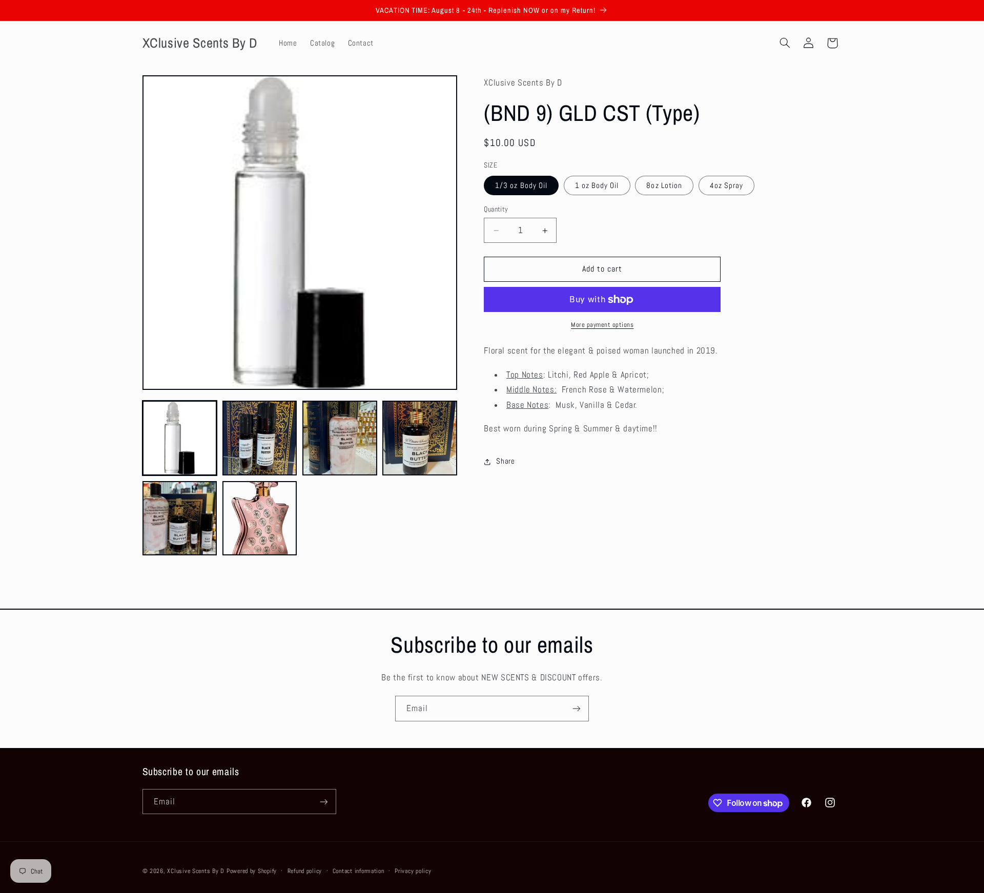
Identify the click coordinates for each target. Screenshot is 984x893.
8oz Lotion (664, 185)
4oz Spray (726, 185)
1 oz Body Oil (597, 185)
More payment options (602, 325)
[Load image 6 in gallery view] (259, 518)
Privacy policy (413, 871)
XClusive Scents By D (195, 871)
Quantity (496, 209)
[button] (784, 43)
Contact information (358, 871)
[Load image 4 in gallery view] (419, 438)
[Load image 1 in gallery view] (179, 438)
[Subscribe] (576, 708)
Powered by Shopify (252, 871)
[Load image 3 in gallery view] (339, 438)
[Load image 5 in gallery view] (179, 518)
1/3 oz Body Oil (521, 185)
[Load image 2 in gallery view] (259, 438)
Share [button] (505, 461)
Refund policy (305, 871)
